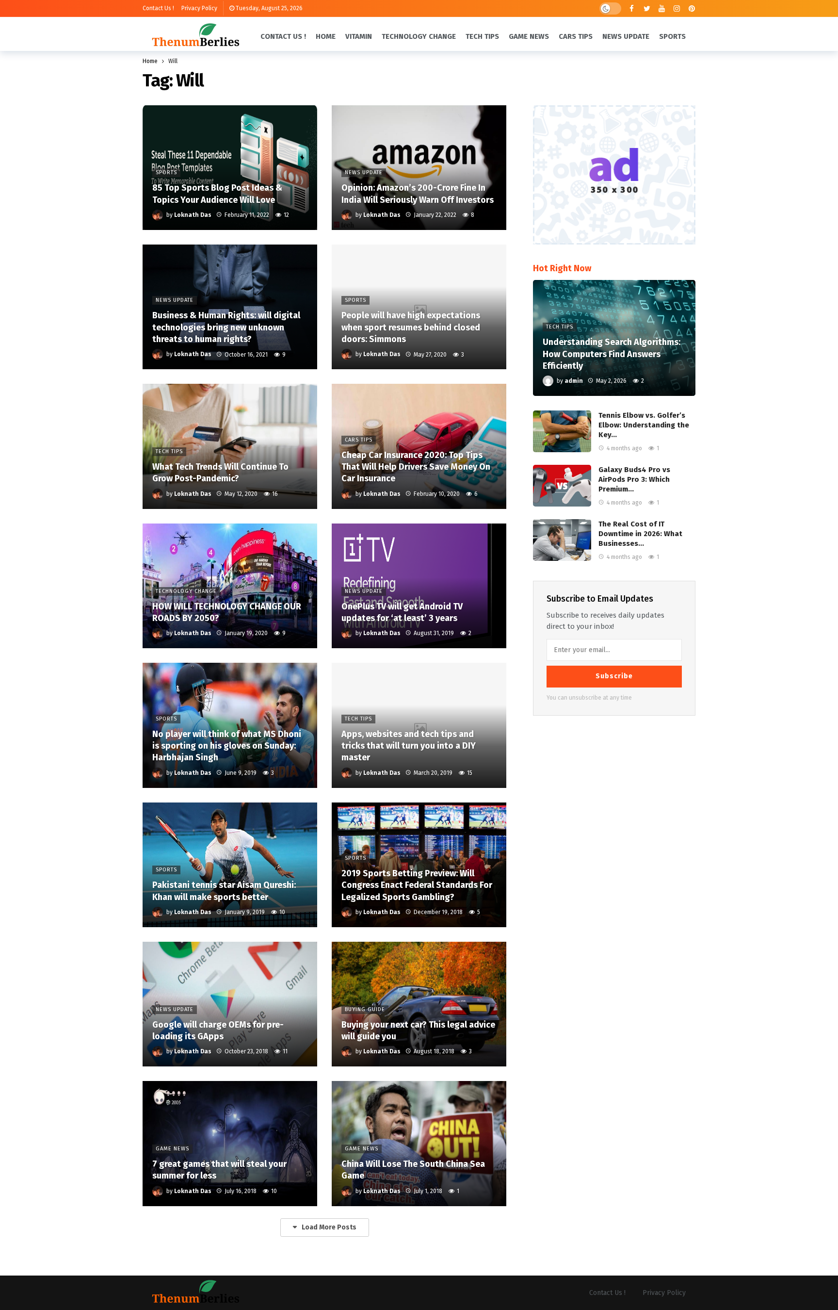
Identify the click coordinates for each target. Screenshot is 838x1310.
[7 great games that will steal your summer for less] (230, 1143)
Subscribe (614, 676)
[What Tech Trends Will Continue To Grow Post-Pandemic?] (230, 446)
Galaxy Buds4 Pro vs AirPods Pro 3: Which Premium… (634, 479)
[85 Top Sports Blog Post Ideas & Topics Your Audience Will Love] (230, 167)
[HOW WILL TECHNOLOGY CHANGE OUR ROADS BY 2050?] (230, 586)
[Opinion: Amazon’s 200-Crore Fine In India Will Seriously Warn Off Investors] (419, 167)
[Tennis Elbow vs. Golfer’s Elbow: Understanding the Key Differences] (562, 431)
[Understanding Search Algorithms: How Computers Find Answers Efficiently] (614, 338)
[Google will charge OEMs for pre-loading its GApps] (230, 1004)
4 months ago (624, 448)
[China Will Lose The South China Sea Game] (419, 1143)
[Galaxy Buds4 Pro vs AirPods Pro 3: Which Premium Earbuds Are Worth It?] (562, 486)
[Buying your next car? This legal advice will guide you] (419, 1004)
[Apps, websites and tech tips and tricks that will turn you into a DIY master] (419, 725)
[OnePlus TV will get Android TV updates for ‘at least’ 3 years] (419, 586)
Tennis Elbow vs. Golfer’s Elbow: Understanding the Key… (643, 425)
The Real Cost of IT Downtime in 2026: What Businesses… (640, 534)
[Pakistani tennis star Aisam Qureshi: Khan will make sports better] (230, 864)
